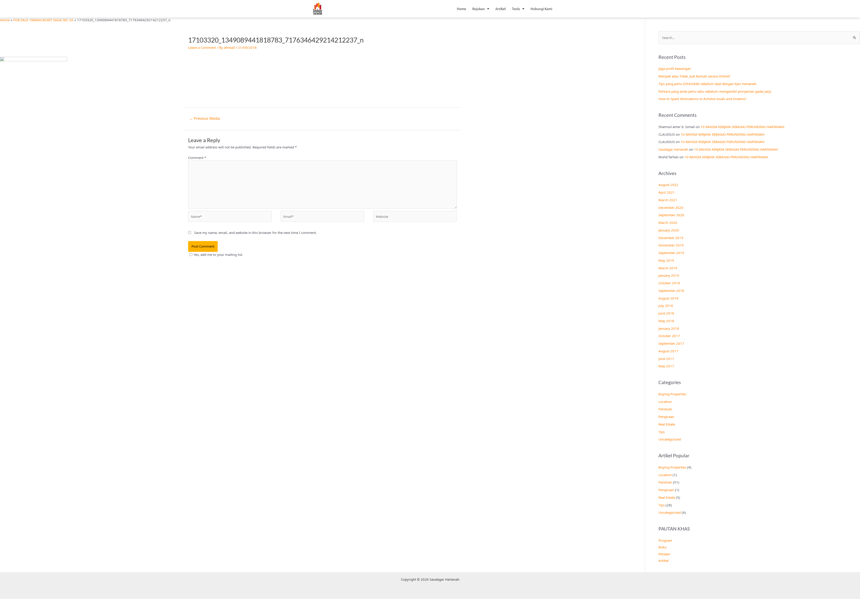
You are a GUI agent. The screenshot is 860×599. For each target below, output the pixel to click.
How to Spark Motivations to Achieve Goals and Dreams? (702, 98)
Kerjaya (664, 554)
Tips (661, 432)
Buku (662, 547)
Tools (516, 8)
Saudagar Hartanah (673, 149)
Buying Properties (672, 394)
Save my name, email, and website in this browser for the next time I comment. (255, 232)
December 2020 (670, 207)
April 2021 (666, 192)
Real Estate (666, 424)
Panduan (665, 409)
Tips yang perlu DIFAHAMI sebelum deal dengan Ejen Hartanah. (707, 83)
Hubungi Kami (541, 8)
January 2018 (668, 328)
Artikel (500, 8)
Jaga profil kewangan (674, 68)
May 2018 (666, 321)
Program (665, 540)
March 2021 (667, 200)
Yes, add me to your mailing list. (218, 254)
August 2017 (668, 351)
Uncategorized (669, 439)
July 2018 (665, 305)
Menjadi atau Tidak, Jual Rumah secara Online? (694, 76)
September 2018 (671, 290)
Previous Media (204, 118)
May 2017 (666, 366)
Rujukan (478, 8)
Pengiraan (666, 416)
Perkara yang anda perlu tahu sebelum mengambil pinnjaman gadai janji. (715, 91)
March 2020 (667, 222)
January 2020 (668, 230)
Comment (197, 157)
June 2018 (666, 313)
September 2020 (671, 215)
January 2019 (668, 275)
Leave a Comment (202, 47)
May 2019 (666, 260)
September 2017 (671, 343)
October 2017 (669, 336)
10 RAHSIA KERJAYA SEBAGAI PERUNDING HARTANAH (742, 126)
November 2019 (671, 245)
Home (461, 8)
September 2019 (671, 252)
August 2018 (668, 298)
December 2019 (670, 237)
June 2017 (666, 358)
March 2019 (667, 268)
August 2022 (668, 184)
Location (665, 401)
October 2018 (669, 283)
